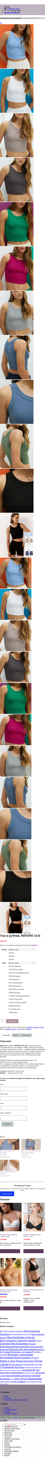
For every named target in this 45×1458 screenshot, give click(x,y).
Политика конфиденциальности (15, 1400)
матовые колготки (21, 1375)
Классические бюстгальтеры (14, 1346)
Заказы (7, 1449)
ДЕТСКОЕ (7, 1437)
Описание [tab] (6, 1035)
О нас (6, 1396)
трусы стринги (18, 1381)
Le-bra (16, 1418)
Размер (4, 949)
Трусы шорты (15, 1364)
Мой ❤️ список (10, 1426)
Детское (32, 1343)
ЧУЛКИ (6, 1443)
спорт (19, 1029)
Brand (7, 1455)
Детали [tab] (16, 1035)
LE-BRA (3, 1420)
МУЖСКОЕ (8, 1435)
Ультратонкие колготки (32, 1364)
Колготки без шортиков (21, 1349)
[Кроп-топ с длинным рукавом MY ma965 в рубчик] (31, 1144)
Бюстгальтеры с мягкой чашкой (17, 1340)
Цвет (4, 963)
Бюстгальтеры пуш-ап (21, 1337)
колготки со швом (29, 1373)
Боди (2, 1331)
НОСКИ (7, 1445)
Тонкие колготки (25, 1360)
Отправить (7, 1124)
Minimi (28, 1029)
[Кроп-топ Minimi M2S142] (9, 1165)
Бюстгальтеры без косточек (20, 1334)
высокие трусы (18, 1370)
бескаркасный (36, 1367)
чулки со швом (3, 1383)
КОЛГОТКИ (8, 1441)
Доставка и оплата (10, 1413)
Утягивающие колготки (12, 1367)
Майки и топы (11, 1029)
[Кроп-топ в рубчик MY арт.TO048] (9, 1144)
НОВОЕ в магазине (12, 1428)
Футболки (28, 1367)
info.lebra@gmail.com (12, 12)
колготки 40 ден (30, 1370)
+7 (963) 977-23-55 (12, 9)
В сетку (38, 1340)
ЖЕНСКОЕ (8, 1432)
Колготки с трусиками (22, 1352)
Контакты (7, 1398)
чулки (27, 1381)
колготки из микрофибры (12, 1372)
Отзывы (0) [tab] (26, 1035)
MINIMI (18, 18)
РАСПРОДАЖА (9, 1430)
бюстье (2, 1370)
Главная (2, 18)
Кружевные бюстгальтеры (15, 1357)
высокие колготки (9, 1370)
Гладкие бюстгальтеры (14, 1343)
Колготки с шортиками (20, 1354)
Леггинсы (35, 1358)
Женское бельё (10, 18)
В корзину (12, 1021)
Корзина (7, 1411)
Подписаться (7, 1194)
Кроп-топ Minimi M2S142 (8, 1171)
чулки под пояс (36, 1381)
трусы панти (5, 1381)
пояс (11, 1379)
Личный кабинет (10, 1409)
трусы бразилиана (31, 1378)
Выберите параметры (10, 1251)
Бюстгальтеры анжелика (14, 1331)
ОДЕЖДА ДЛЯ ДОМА (11, 1439)
